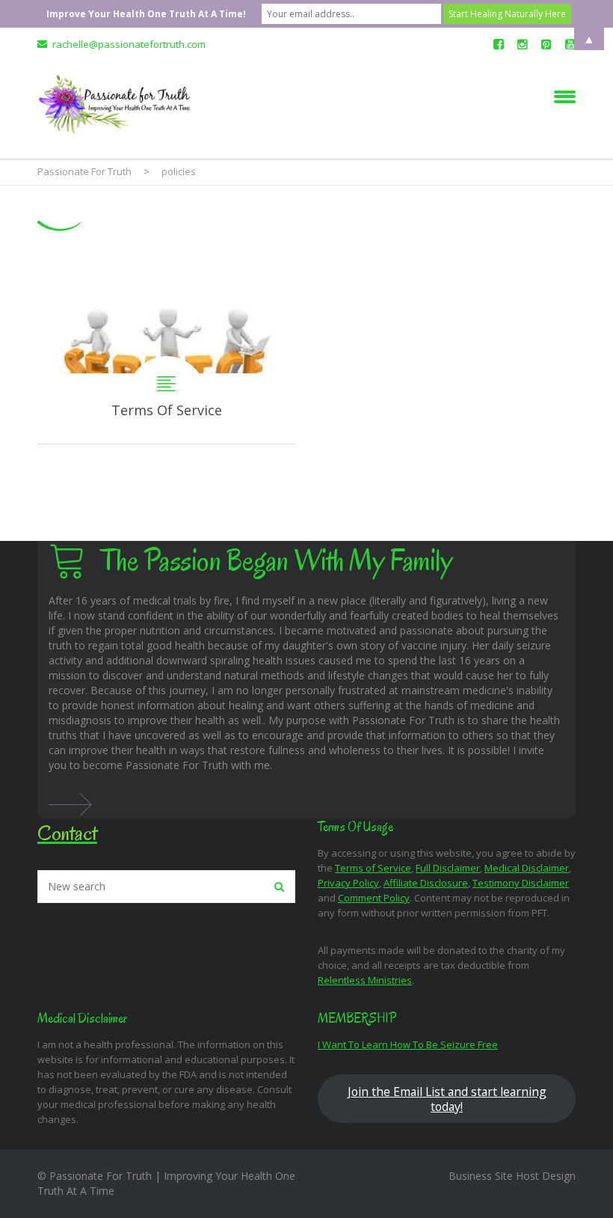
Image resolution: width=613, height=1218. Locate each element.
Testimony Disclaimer (520, 883)
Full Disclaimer (448, 868)
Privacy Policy (348, 883)
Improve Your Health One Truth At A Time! (146, 13)
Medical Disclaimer (526, 868)
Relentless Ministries (365, 980)
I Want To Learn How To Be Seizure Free (408, 1044)
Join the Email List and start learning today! (447, 1099)
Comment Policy (374, 898)
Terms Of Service (166, 352)
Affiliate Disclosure (425, 883)
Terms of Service (373, 868)
